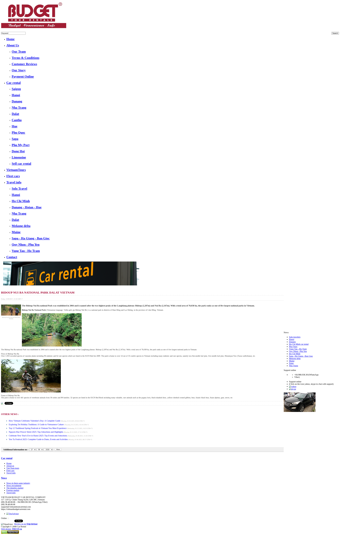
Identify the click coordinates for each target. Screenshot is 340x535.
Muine (291, 361)
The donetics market (14, 488)
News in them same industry (18, 483)
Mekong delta (295, 358)
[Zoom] (11, 315)
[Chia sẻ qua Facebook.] (2, 403)
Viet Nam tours (12, 468)
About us (10, 466)
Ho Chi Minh (294, 354)
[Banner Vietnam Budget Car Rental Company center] (70, 285)
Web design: (6, 529)
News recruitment (13, 485)
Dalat (291, 363)
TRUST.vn (17, 529)
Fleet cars (10, 470)
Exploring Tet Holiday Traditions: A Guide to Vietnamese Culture (36, 424)
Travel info (11, 473)
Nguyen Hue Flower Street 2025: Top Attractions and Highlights (36, 432)
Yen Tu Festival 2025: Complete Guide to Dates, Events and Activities (38, 439)
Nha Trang (293, 366)
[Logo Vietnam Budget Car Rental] (33, 29)
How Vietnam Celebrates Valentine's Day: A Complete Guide (34, 421)
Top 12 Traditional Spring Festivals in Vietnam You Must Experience (38, 428)
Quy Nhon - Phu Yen (298, 351)
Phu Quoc (293, 346)
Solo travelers (294, 337)
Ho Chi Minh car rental (299, 344)
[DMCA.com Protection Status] (10, 533)
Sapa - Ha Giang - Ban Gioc (301, 356)
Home (9, 463)
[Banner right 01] (300, 411)
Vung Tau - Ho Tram (298, 349)
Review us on (26, 524)
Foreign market (12, 490)
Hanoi (291, 339)
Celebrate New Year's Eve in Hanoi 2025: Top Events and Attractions (38, 436)
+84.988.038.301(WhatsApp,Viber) (16, 30)
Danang (292, 342)
